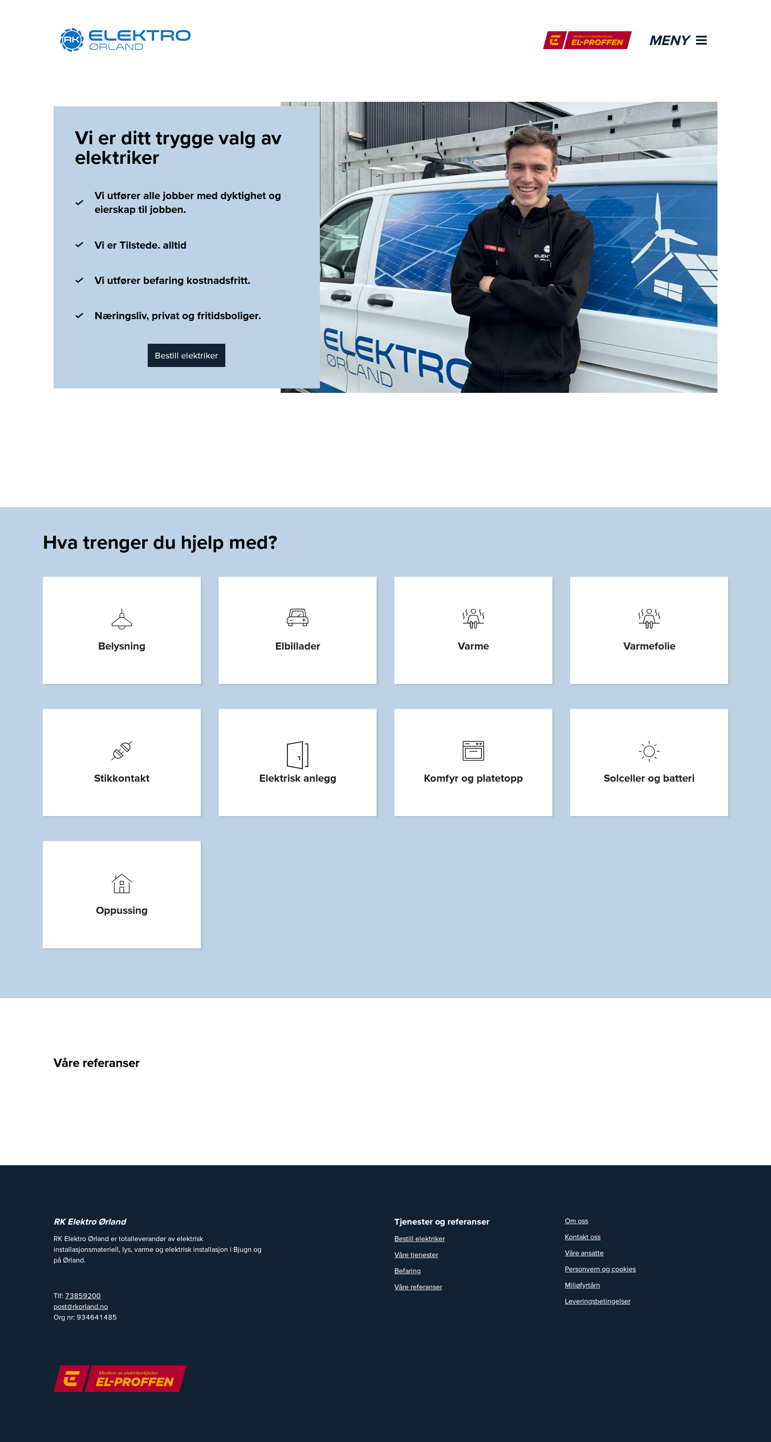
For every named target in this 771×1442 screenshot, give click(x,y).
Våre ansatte (584, 1253)
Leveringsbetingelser (597, 1301)
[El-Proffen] (587, 40)
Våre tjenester (416, 1254)
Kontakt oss (583, 1237)
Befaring (407, 1271)
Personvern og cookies (600, 1269)
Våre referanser (418, 1287)
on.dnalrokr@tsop (81, 1306)
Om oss (576, 1221)
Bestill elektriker (186, 355)
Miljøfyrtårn (582, 1285)
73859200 (83, 1296)
